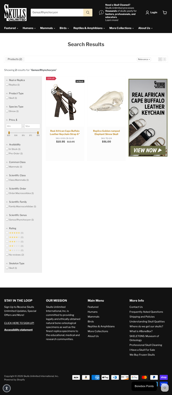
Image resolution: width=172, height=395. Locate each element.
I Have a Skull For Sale (142, 349)
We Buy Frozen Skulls (142, 354)
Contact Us (136, 306)
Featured (10, 28)
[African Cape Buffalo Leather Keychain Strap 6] (147, 118)
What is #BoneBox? (141, 331)
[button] (152, 13)
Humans (28, 28)
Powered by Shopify (14, 379)
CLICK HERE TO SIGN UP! (19, 323)
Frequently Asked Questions (146, 311)
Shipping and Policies (142, 316)
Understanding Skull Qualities (147, 321)
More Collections (120, 28)
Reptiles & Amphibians (88, 28)
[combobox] (57, 12)
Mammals (46, 28)
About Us (144, 28)
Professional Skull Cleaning (146, 345)
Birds (63, 28)
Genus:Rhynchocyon (43, 70)
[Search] (87, 12)
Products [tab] (14, 59)
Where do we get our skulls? (146, 326)
